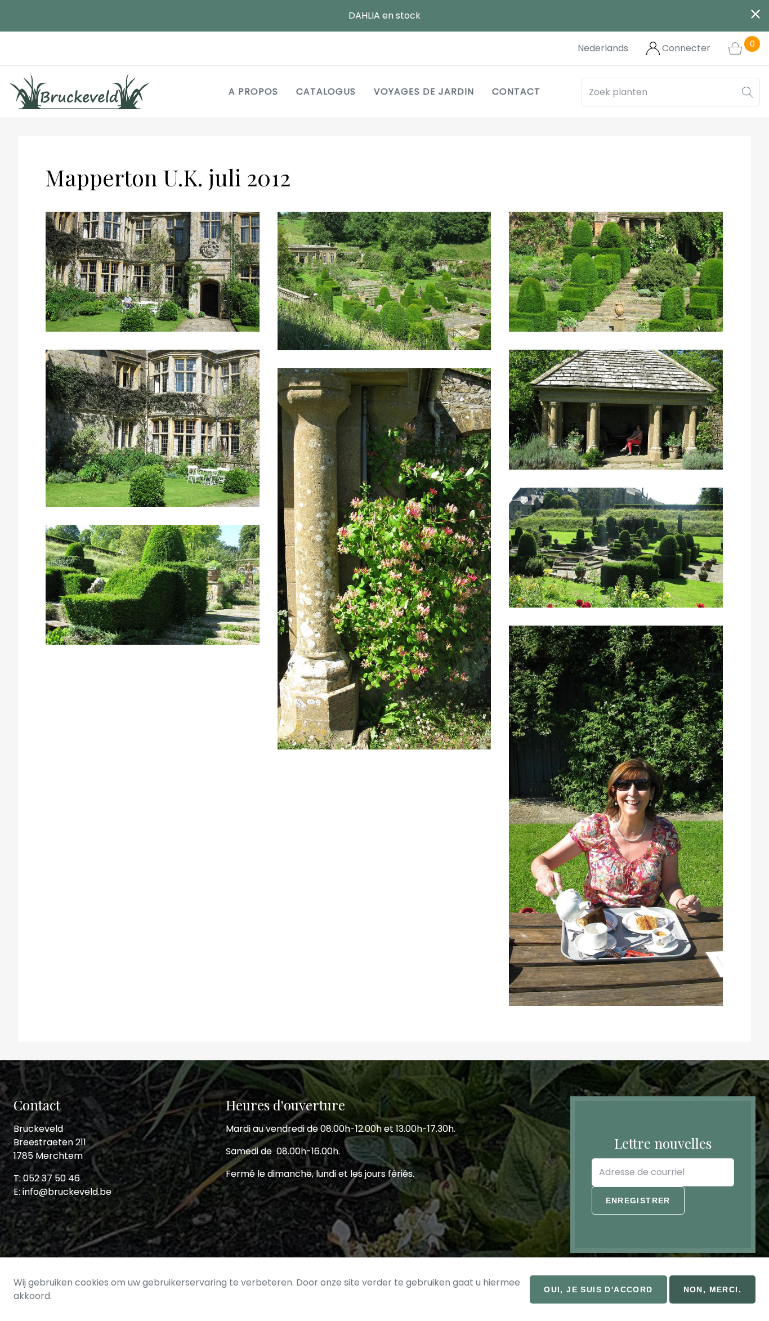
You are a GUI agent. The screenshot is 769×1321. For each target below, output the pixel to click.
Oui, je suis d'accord (598, 1289)
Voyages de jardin (424, 91)
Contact (516, 91)
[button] (747, 92)
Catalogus (326, 91)
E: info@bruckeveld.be (62, 1191)
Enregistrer (638, 1200)
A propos (253, 91)
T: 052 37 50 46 (47, 1178)
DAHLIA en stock (384, 15)
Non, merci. (712, 1289)
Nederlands (603, 48)
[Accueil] (79, 91)
